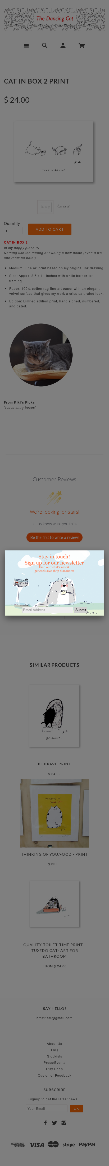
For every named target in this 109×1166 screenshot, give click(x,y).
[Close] (103, 550)
